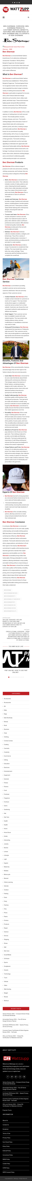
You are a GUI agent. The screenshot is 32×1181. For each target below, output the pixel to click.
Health (6, 821)
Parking (6, 893)
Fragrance (7, 798)
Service (6, 935)
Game (5, 805)
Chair (5, 733)
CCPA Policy (6, 1168)
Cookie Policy (6, 1163)
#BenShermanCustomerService (12, 599)
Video (5, 985)
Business (6, 729)
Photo (5, 912)
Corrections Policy (8, 1155)
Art (5, 706)
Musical (6, 878)
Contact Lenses (8, 740)
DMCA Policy (6, 1159)
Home (5, 828)
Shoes (6, 943)
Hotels (6, 836)
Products (6, 924)
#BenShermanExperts (9, 602)
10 (23, 677)
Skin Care (6, 951)
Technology (7, 974)
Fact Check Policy (7, 1142)
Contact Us (6, 1124)
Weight (6, 993)
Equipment (7, 775)
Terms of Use (6, 1133)
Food (5, 790)
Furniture (6, 802)
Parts (5, 897)
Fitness (6, 782)
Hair (5, 813)
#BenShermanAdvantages (10, 593)
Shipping (6, 939)
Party (5, 901)
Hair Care (6, 817)
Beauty (6, 721)
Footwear (6, 794)
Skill (5, 947)
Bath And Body (8, 717)
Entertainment (8, 771)
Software (6, 958)
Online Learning (8, 882)
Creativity (6, 752)
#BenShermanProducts (10, 611)
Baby (5, 710)
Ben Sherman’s (14, 405)
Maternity (6, 867)
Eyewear (6, 779)
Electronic (7, 767)
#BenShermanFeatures (10, 605)
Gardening (7, 809)
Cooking (6, 744)
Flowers (6, 786)
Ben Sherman (9, 52)
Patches (6, 905)
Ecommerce (7, 756)
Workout (6, 1000)
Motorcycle (7, 874)
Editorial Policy (7, 1150)
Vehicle (6, 981)
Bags (5, 714)
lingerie (6, 863)
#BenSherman (7, 590)
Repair (6, 928)
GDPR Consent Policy (8, 1172)
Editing (6, 760)
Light (5, 859)
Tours (5, 977)
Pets (5, 909)
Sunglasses (7, 966)
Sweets (6, 970)
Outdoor (6, 890)
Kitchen (6, 847)
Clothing (6, 737)
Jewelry (6, 844)
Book (5, 725)
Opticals (6, 886)
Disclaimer (6, 1129)
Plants (6, 916)
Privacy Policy (6, 1137)
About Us (5, 1120)
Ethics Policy (6, 1146)
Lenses (6, 851)
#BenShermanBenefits (9, 596)
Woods (6, 996)
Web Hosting (7, 989)
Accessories (7, 698)
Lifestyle (6, 855)
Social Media (7, 954)
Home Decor (7, 832)
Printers (6, 920)
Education (7, 763)
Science (6, 932)
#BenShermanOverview (10, 608)
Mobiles (6, 870)
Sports (6, 962)
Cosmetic (6, 748)
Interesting (7, 840)
